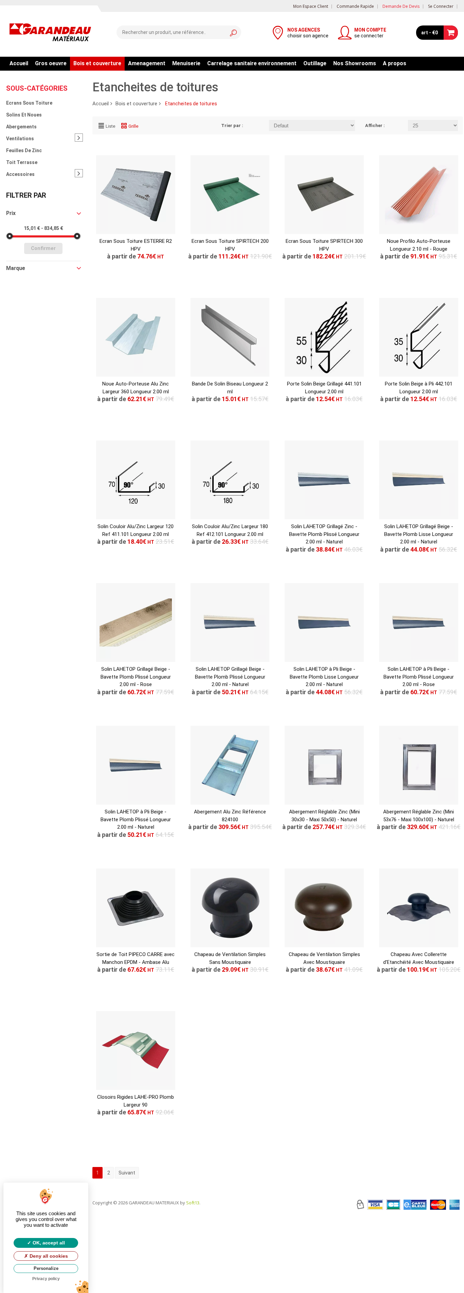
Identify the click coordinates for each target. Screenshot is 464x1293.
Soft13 (192, 1203)
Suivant (127, 1172)
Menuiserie (186, 63)
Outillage (314, 63)
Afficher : (375, 125)
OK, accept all (48, 1242)
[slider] (9, 236)
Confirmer (43, 248)
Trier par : (232, 125)
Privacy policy (46, 1278)
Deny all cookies (48, 1256)
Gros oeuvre (51, 63)
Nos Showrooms (354, 63)
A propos (394, 63)
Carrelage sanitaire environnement (252, 63)
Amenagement (146, 63)
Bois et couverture (97, 63)
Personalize (46, 1268)
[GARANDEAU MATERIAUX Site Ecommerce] (50, 33)
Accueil (19, 63)
